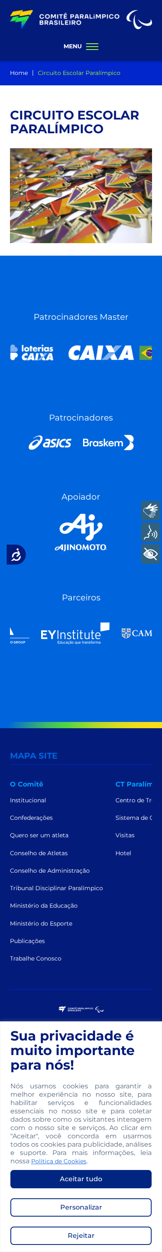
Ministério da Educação (44, 905)
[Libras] (150, 510)
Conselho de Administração (50, 870)
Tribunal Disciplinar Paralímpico (56, 888)
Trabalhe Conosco (35, 958)
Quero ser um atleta (39, 835)
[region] (81, 1136)
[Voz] (150, 532)
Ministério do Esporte (41, 923)
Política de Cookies (58, 1161)
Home (19, 73)
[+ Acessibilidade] (150, 554)
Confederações (31, 817)
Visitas (125, 835)
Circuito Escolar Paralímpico (79, 73)
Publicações (27, 941)
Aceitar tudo (81, 1179)
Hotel (123, 853)
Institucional (28, 800)
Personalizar (81, 1207)
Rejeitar (81, 1236)
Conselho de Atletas (39, 853)
